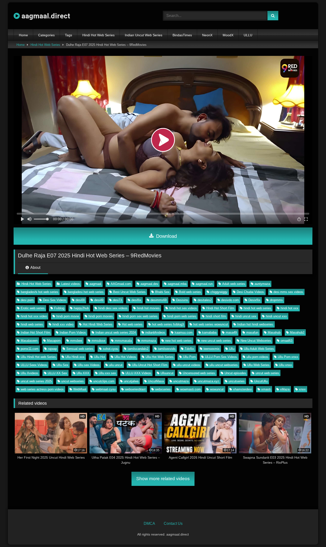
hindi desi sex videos (112, 308)
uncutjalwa (131, 381)
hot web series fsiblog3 (168, 324)
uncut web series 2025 (36, 381)
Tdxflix (189, 349)
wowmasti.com (190, 389)
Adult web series (233, 284)
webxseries (163, 389)
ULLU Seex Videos (34, 365)
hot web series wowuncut (210, 324)
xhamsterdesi (242, 389)
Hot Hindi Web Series (97, 324)
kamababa (209, 332)
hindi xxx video (63, 324)
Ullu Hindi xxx (74, 357)
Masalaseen (29, 340)
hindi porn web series (181, 316)
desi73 (117, 300)
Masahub (274, 332)
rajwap (52, 349)
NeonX (207, 35)
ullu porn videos (257, 357)
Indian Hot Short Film (35, 332)
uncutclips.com (103, 381)
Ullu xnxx (285, 365)
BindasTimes (182, 35)
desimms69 (159, 300)
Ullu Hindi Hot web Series (38, 357)
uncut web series (267, 373)
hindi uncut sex (245, 316)
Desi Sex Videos (54, 300)
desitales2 (205, 300)
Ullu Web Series (258, 365)
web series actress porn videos (42, 389)
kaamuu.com (184, 332)
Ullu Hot (99, 357)
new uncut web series (216, 340)
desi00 (80, 300)
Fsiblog (59, 308)
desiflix (136, 300)
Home (23, 35)
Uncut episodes (235, 373)
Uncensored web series (199, 373)
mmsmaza (148, 340)
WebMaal (79, 389)
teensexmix (212, 349)
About (35, 268)
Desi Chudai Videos (250, 292)
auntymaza (262, 284)
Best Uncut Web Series (129, 292)
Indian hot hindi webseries (255, 324)
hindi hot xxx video (34, 316)
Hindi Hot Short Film (220, 308)
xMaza (284, 389)
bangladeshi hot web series (39, 292)
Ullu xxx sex (107, 373)
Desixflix (254, 300)
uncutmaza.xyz (208, 381)
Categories (46, 35)
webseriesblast (135, 389)
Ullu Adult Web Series (259, 349)
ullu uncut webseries (224, 365)
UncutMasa (156, 381)
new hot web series (178, 340)
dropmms (276, 300)
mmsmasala (123, 340)
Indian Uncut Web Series (143, 35)
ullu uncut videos (188, 365)
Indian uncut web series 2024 (115, 332)
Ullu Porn (189, 357)
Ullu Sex (62, 365)
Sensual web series (79, 349)
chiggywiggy (218, 292)
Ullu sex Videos (89, 365)
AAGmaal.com (121, 284)
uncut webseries (72, 381)
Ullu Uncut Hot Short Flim (149, 365)
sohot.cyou (110, 349)
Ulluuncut (167, 373)
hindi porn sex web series (140, 316)
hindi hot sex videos (183, 308)
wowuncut (217, 389)
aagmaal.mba (177, 284)
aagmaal (95, 284)
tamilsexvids (166, 349)
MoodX (228, 35)
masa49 (231, 332)
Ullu (231, 349)
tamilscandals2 (138, 349)
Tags (68, 35)
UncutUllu (261, 381)
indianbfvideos (155, 332)
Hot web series (132, 324)
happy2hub (81, 308)
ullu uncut (115, 365)
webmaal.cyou (106, 389)
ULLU (248, 35)
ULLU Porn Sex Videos (221, 357)
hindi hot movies (148, 308)
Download (166, 236)
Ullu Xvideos (29, 373)
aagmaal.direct (45, 16)
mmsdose (98, 340)
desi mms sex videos (288, 292)
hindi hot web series (257, 308)
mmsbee (76, 340)
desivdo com (230, 300)
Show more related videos (163, 478)
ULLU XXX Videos (138, 373)
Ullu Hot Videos (125, 357)
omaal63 (286, 340)
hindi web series (32, 324)
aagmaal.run (204, 284)
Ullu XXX (83, 373)
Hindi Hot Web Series (98, 35)
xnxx (302, 389)
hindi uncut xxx (276, 316)
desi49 (98, 300)
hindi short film (216, 316)
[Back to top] (311, 532)
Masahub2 (297, 332)
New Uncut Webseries (256, 340)
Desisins (182, 300)
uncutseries (237, 381)
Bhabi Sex (162, 292)
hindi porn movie (67, 316)
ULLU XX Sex (57, 373)
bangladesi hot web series (86, 292)
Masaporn (54, 340)
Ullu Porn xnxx (288, 357)
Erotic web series (33, 308)
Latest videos (70, 284)
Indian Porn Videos (73, 332)
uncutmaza (181, 381)
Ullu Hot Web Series (160, 357)
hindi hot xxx (289, 308)
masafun (252, 332)
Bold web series (190, 292)
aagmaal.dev (149, 284)
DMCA (149, 523)
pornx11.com (29, 349)
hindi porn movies (101, 316)
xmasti (266, 389)
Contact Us (173, 523)
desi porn (27, 300)
